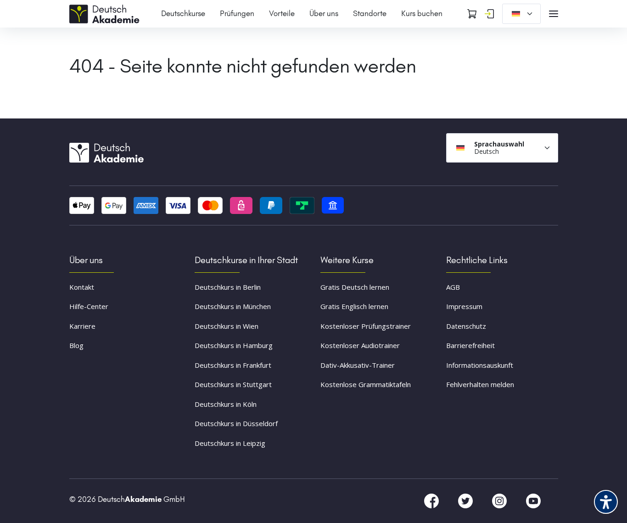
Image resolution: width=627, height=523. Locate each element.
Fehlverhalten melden (480, 384)
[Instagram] (500, 500)
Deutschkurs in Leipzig (230, 443)
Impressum (464, 306)
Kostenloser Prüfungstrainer (365, 326)
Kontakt (81, 287)
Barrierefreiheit (470, 345)
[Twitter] (466, 500)
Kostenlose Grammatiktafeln (365, 384)
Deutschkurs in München (233, 306)
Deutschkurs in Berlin (228, 287)
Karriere (82, 326)
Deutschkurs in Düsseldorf (236, 423)
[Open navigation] (553, 13)
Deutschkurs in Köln (226, 404)
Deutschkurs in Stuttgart (233, 384)
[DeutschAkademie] (106, 13)
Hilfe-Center (88, 306)
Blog (76, 345)
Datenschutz (466, 326)
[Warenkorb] (471, 13)
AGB (453, 287)
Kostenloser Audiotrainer (360, 345)
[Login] (489, 13)
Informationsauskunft (479, 365)
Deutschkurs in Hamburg (234, 345)
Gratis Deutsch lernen (354, 287)
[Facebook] (432, 500)
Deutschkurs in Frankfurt (233, 365)
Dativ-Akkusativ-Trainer (357, 365)
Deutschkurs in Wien (226, 326)
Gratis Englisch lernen (354, 306)
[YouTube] (533, 500)
